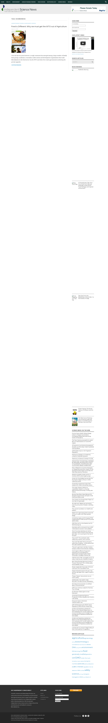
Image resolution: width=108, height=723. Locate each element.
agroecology (88, 638)
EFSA (80, 647)
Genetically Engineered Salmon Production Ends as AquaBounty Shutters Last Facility (83, 597)
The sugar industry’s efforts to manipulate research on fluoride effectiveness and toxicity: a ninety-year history (82, 490)
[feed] (88, 716)
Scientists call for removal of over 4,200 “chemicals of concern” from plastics (82, 528)
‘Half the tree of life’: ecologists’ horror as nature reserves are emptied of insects (83, 558)
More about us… (15, 706)
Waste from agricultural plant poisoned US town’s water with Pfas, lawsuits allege (82, 514)
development (83, 644)
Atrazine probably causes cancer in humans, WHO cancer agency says (81, 475)
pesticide (81, 664)
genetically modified (79, 654)
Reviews (70, 2)
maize (78, 661)
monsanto (87, 661)
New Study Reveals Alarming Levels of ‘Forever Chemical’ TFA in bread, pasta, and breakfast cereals (82, 563)
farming (77, 651)
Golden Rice (84, 658)
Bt (88, 642)
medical (82, 661)
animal (73, 642)
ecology (77, 647)
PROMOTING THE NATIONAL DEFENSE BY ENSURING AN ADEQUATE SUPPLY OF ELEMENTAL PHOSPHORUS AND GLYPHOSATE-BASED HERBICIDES (83, 463)
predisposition (90, 663)
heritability (74, 661)
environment (87, 647)
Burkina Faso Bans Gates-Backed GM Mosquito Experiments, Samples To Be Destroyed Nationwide (82, 496)
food (85, 651)
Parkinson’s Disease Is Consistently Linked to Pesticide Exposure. (81, 455)
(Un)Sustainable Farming (29, 2)
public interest (77, 667)
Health (8, 2)
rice (90, 667)
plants (85, 663)
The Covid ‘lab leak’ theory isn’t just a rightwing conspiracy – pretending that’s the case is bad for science (83, 543)
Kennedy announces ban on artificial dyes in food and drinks (82, 584)
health (89, 658)
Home (2, 2)
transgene (86, 674)
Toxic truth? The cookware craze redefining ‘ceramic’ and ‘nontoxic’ (81, 538)
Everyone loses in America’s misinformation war (79, 601)
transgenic (75, 677)
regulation (86, 667)
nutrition (75, 664)
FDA (81, 651)
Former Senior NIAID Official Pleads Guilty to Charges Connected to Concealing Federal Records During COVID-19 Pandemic (81, 435)
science (75, 674)
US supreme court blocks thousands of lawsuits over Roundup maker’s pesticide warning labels (83, 447)
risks (78, 670)
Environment (16, 2)
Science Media (62, 2)
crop (80, 644)
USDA (81, 677)
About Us (42, 695)
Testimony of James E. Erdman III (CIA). (82, 458)
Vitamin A (88, 677)
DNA (74, 647)
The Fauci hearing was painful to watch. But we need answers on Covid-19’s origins (82, 442)
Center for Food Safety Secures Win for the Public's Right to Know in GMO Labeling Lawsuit (82, 480)
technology (81, 674)
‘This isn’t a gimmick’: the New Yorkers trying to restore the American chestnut (82, 547)
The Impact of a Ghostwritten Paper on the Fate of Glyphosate (82, 500)
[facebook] (85, 716)
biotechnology (81, 642)
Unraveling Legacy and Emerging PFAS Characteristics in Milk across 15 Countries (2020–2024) (83, 519)
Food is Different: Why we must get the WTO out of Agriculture (39, 26)
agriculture (78, 638)
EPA (73, 651)
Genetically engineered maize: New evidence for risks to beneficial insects (82, 484)
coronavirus (75, 644)
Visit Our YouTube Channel (77, 54)
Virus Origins (41, 2)
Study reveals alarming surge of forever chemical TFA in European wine (82, 567)
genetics (89, 654)
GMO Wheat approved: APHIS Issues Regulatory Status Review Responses (82, 605)
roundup (82, 670)
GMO (78, 657)
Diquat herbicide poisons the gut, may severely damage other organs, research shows (83, 572)
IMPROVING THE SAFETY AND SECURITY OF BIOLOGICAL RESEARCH (82, 580)
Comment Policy (44, 697)
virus (84, 677)
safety (87, 670)
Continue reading (16, 65)
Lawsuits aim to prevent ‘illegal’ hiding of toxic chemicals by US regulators (83, 628)
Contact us (43, 699)
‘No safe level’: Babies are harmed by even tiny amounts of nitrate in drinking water (82, 505)
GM (73, 658)
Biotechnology (51, 2)
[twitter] (83, 716)
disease (89, 644)
